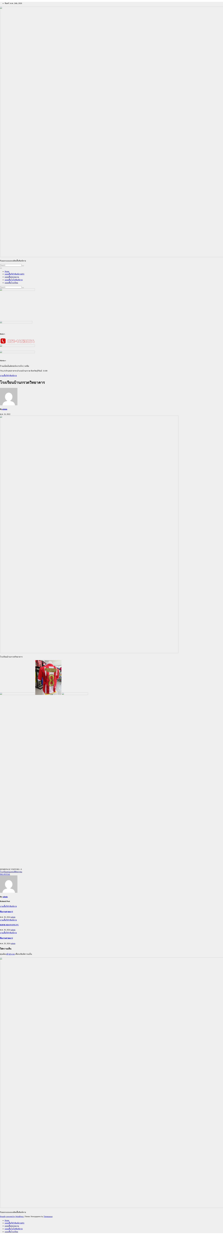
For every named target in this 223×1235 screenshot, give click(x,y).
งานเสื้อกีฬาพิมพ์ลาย (8, 376)
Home (7, 271)
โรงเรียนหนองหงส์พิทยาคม (11, 872)
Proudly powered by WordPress (12, 1216)
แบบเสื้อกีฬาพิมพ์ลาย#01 (14, 274)
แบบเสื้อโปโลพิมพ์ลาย (14, 280)
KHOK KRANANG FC (9, 925)
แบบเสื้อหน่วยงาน (12, 277)
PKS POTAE (5, 874)
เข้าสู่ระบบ (10, 954)
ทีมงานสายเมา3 (6, 912)
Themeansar (48, 1216)
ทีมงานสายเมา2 (6, 938)
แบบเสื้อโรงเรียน (11, 283)
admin (4, 409)
